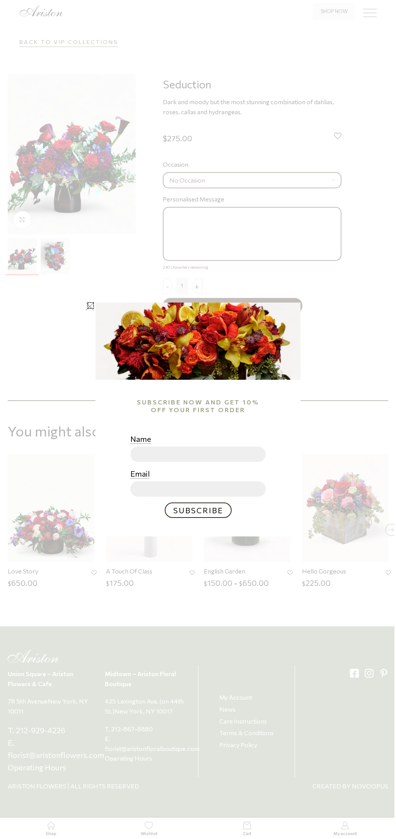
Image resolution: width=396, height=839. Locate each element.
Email (140, 473)
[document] (198, 419)
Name (140, 438)
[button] (91, 305)
